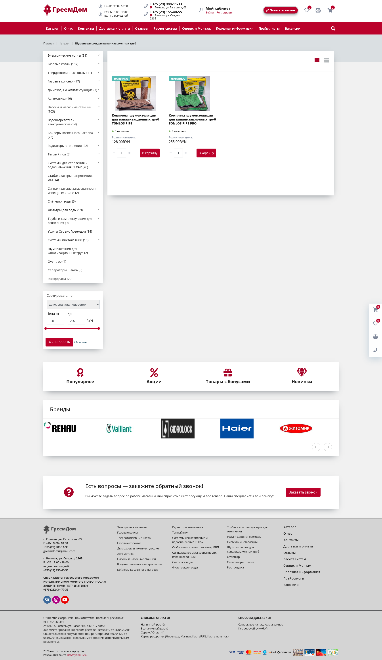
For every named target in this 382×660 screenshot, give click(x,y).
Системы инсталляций (242, 542)
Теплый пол (180, 532)
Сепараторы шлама (240, 562)
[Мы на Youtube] (65, 600)
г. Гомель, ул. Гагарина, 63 (170, 7)
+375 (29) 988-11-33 (166, 4)
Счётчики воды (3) (62, 201)
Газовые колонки (129, 543)
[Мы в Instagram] (56, 600)
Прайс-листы (269, 28)
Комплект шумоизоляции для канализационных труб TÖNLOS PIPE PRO (192, 119)
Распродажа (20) (60, 279)
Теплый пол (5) (59, 154)
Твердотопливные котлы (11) (70, 73)
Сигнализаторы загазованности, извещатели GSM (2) (72, 190)
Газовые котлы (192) (63, 64)
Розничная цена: (124, 137)
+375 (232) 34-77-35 (55, 589)
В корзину (149, 153)
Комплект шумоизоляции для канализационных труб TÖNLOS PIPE (135, 119)
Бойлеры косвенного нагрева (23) (70, 135)
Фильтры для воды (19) (65, 210)
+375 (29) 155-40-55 (166, 12)
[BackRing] (375, 350)
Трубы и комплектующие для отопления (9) (70, 220)
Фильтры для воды (185, 567)
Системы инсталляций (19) (68, 240)
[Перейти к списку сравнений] (318, 10)
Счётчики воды (182, 562)
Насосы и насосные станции (136, 559)
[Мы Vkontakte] (47, 600)
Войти (210, 12)
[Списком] (326, 60)
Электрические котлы (132, 527)
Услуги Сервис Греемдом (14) (70, 231)
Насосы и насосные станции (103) (69, 109)
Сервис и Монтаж (196, 28)
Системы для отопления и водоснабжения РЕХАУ (190, 540)
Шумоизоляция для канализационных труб (243, 549)
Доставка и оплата (114, 28)
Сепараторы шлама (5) (65, 270)
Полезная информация (234, 28)
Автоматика (125, 554)
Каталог (52, 28)
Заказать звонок (283, 10)
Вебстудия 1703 (77, 655)
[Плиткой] (317, 60)
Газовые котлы (127, 532)
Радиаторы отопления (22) (68, 145)
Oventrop (233, 557)
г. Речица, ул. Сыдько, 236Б (165, 16)
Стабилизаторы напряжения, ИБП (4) (70, 178)
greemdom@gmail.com (59, 551)
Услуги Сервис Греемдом (244, 537)
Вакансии (292, 28)
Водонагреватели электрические (139, 564)
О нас (68, 28)
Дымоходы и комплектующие (138, 548)
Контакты (86, 28)
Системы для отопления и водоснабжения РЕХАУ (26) (68, 165)
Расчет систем (165, 28)
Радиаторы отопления (187, 527)
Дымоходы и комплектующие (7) (72, 90)
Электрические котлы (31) (67, 55)
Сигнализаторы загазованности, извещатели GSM (194, 555)
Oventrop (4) (57, 261)
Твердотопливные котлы (134, 538)
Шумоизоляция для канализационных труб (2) (68, 251)
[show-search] (333, 28)
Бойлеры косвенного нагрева (137, 570)
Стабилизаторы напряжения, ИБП (195, 547)
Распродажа (235, 567)
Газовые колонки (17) (64, 81)
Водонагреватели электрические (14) (62, 122)
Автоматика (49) (60, 98)
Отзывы (141, 28)
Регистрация (225, 12)
